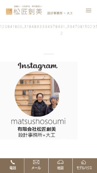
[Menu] (88, 10)
